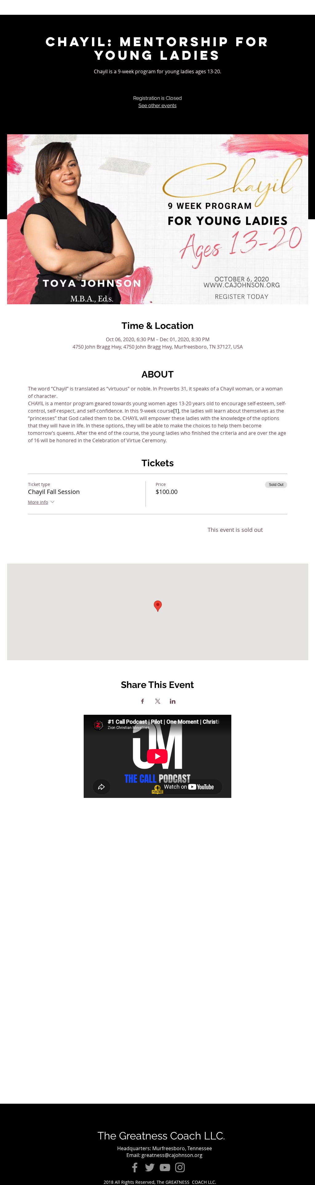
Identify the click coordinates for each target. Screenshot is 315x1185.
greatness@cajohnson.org (172, 1155)
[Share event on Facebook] (143, 701)
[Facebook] (134, 1167)
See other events (157, 105)
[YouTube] (164, 1167)
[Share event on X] (158, 701)
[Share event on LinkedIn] (173, 701)
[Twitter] (149, 1167)
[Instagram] (179, 1167)
